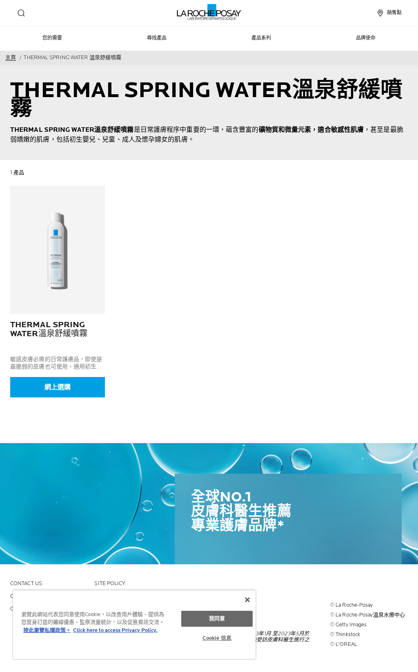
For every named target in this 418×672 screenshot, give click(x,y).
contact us (26, 584)
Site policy (109, 584)
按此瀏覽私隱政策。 (47, 630)
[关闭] (247, 599)
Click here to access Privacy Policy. (115, 630)
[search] (21, 13)
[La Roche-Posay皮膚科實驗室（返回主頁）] (209, 12)
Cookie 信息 (216, 638)
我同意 (217, 618)
